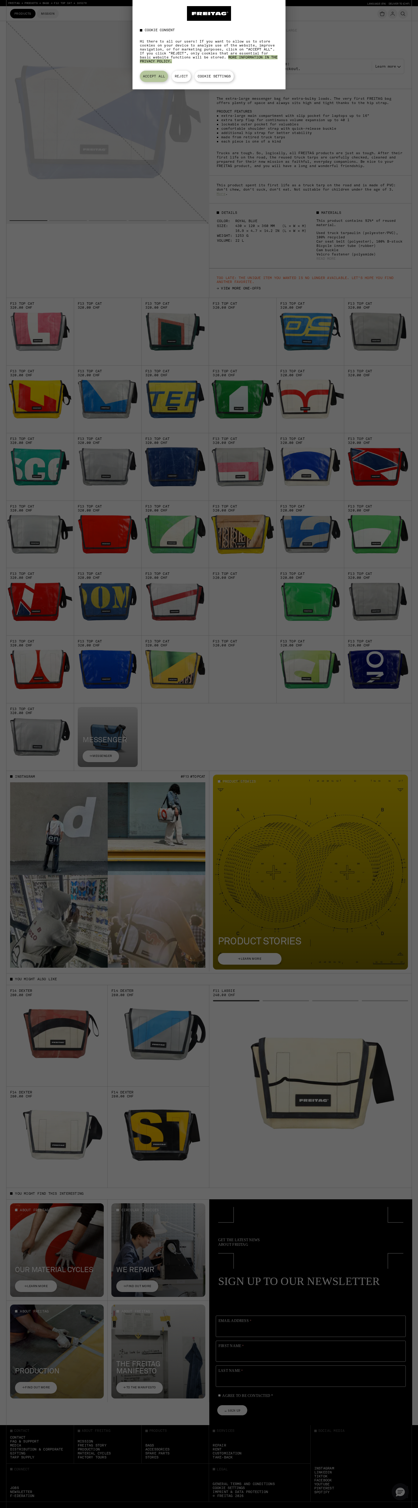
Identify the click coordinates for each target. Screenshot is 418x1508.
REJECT (181, 76)
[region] (209, 44)
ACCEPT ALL (154, 76)
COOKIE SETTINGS (214, 76)
